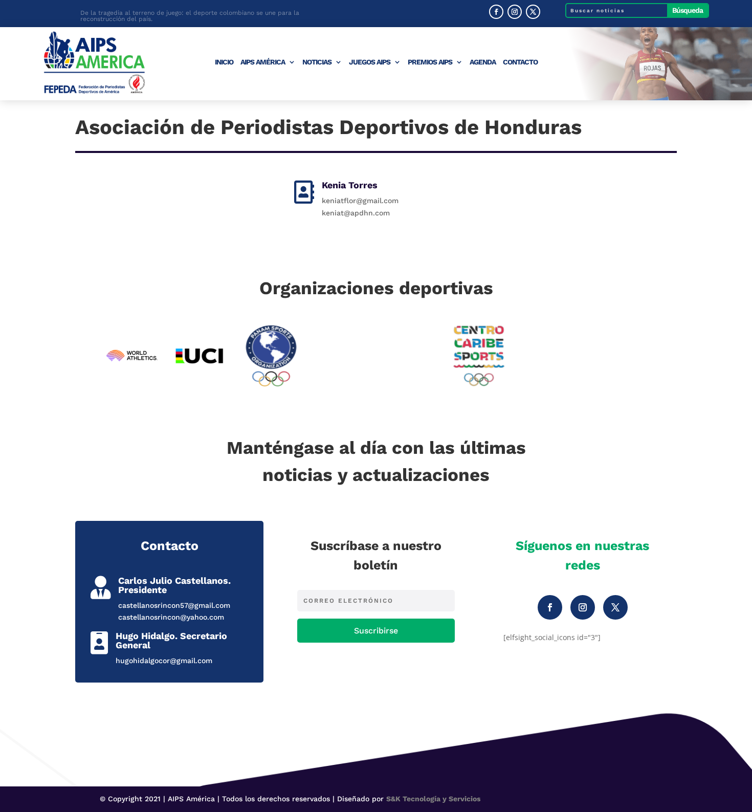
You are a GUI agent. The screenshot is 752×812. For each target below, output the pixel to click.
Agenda (483, 62)
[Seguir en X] (533, 12)
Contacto (520, 62)
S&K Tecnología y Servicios (433, 799)
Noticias (316, 62)
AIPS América (262, 62)
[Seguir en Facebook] (496, 12)
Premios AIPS (430, 62)
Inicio (224, 62)
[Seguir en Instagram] (514, 12)
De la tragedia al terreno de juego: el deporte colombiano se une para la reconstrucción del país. (189, 14)
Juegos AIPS (369, 62)
